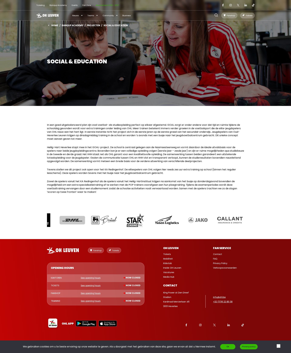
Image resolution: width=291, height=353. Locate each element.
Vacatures (168, 272)
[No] (278, 346)
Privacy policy (249, 346)
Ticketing (40, 5)
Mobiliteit (168, 258)
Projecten (93, 25)
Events (75, 5)
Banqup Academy (58, 5)
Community (108, 15)
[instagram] (230, 5)
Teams (90, 15)
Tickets (167, 254)
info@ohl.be (219, 297)
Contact (217, 254)
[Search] (216, 15)
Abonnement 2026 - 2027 (107, 5)
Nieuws (75, 15)
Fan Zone (86, 5)
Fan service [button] (222, 248)
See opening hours (90, 278)
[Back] (48, 25)
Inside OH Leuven (172, 267)
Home (54, 25)
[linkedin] (245, 5)
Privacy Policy (220, 263)
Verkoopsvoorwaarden (225, 267)
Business (126, 15)
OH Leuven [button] (171, 248)
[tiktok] (253, 5)
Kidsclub (167, 263)
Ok (227, 346)
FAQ (215, 258)
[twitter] (238, 5)
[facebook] (223, 5)
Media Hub (168, 276)
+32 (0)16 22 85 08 (222, 301)
